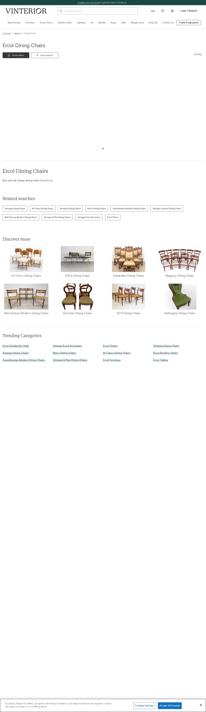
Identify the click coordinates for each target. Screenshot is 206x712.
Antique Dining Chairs (70, 208)
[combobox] (97, 11)
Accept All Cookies (170, 705)
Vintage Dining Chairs (15, 208)
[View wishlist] (163, 11)
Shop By (153, 22)
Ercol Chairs (112, 217)
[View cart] (172, 11)
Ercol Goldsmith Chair (16, 345)
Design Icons (137, 22)
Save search (46, 55)
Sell (153, 11)
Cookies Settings (144, 705)
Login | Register (189, 10)
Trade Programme (188, 22)
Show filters (18, 55)
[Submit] (61, 10)
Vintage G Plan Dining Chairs (57, 217)
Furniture (6, 33)
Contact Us (168, 22)
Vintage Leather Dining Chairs (167, 208)
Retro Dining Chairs (96, 208)
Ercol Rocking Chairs (165, 352)
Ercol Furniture (112, 360)
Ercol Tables (160, 360)
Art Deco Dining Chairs (42, 208)
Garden (102, 22)
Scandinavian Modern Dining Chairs (129, 208)
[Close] (200, 704)
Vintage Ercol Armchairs (89, 217)
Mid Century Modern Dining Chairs (21, 217)
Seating (17, 33)
